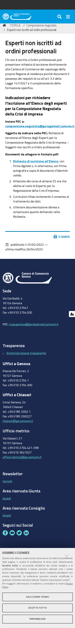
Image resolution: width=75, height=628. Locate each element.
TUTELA (15, 25)
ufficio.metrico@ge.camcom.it (22, 457)
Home (5, 25)
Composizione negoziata (41, 25)
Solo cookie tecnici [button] (37, 597)
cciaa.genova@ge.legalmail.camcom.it (33, 324)
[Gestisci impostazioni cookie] (72, 314)
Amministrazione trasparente (26, 353)
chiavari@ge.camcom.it (18, 420)
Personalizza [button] (37, 619)
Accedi (7, 498)
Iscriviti (7, 481)
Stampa (64, 236)
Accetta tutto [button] (37, 608)
